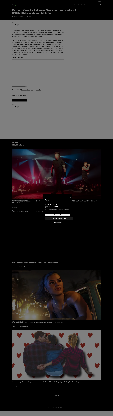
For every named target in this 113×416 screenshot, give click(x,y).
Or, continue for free (58, 222)
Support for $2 (57, 214)
